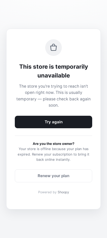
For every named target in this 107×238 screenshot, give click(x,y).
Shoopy (63, 192)
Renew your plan (53, 175)
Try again (54, 121)
